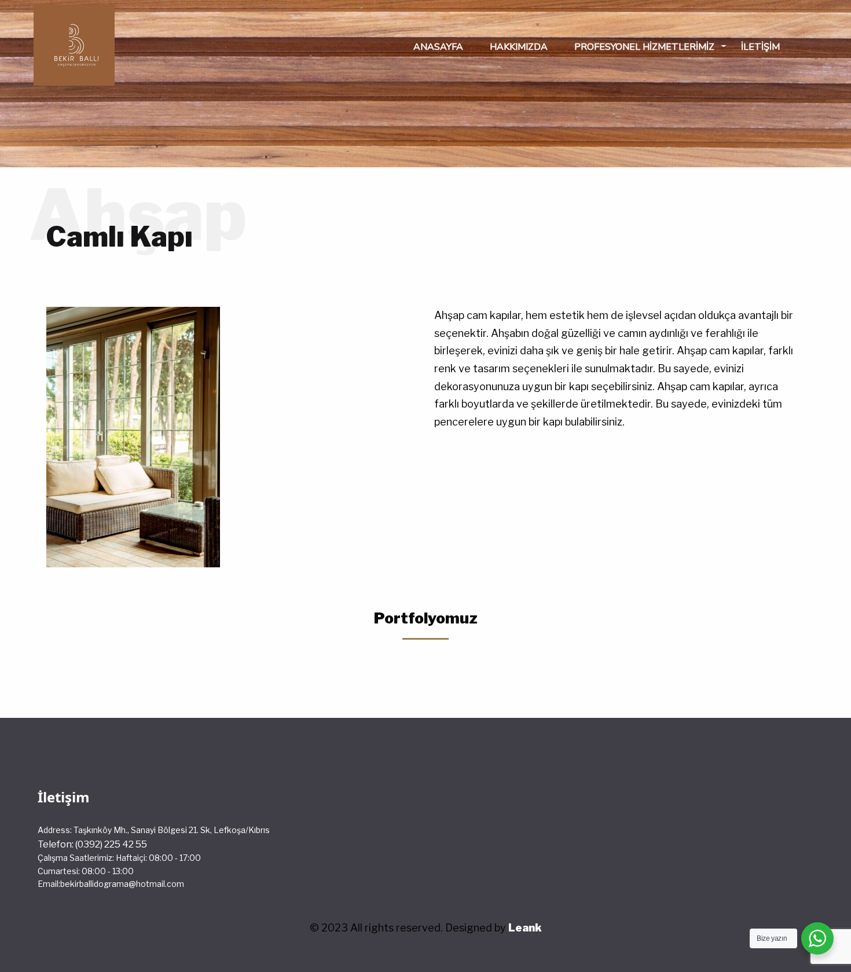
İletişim (760, 47)
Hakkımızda (519, 47)
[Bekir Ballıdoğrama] (74, 43)
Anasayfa (438, 47)
